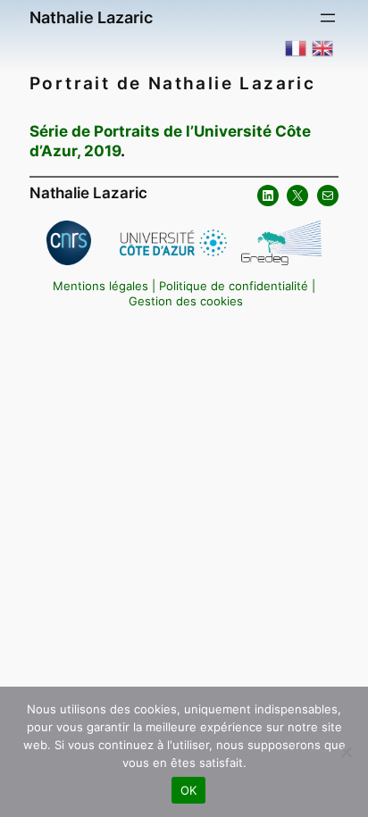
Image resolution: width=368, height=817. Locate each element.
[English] (323, 47)
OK (188, 790)
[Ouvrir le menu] (328, 18)
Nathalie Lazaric (91, 17)
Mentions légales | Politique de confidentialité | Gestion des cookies (184, 293)
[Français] (296, 47)
